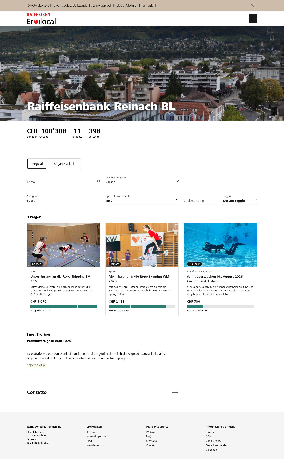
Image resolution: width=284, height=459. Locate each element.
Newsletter (93, 445)
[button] (253, 18)
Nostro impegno (96, 436)
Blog (89, 440)
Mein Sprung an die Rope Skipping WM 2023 (139, 279)
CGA (208, 436)
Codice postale (194, 201)
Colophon (211, 449)
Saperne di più (37, 365)
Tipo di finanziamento (117, 196)
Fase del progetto (115, 177)
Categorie (32, 196)
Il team (91, 432)
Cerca (31, 182)
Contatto (151, 445)
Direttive (211, 432)
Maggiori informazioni (141, 5)
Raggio (227, 196)
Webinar (151, 432)
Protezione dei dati (217, 445)
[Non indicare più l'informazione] (253, 5)
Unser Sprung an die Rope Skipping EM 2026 (60, 279)
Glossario (151, 440)
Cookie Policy (213, 440)
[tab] (37, 163)
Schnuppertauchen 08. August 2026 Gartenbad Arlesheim (215, 279)
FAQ (148, 436)
